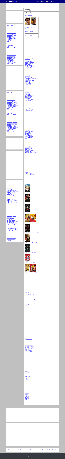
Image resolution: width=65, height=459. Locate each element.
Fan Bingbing (27, 396)
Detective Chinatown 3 (10, 190)
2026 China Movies (10, 40)
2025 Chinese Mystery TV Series (12, 123)
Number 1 (26, 64)
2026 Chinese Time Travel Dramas (12, 109)
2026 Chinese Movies (10, 25)
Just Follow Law (27, 97)
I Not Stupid (26, 102)
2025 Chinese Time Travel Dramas (12, 132)
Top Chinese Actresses (28, 339)
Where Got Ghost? (28, 93)
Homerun (26, 101)
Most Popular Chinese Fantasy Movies (13, 204)
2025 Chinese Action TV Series (11, 114)
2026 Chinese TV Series (10, 92)
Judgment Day (27, 81)
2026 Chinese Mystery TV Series (12, 102)
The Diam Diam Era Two (29, 62)
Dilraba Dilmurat (27, 392)
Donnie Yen (26, 379)
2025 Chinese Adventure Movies (12, 47)
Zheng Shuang (27, 400)
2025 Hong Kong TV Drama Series (12, 127)
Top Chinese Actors (28, 338)
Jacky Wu (26, 377)
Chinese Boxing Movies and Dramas (12, 229)
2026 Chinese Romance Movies (11, 36)
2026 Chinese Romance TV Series (12, 103)
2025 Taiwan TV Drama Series (11, 128)
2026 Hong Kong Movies (10, 41)
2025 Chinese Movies (10, 45)
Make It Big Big (27, 65)
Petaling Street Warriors (28, 85)
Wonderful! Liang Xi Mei (28, 69)
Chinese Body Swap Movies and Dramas (13, 228)
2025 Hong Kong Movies (10, 60)
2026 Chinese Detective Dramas (12, 108)
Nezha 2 (8, 182)
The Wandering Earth (10, 188)
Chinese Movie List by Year (29, 344)
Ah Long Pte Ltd (27, 96)
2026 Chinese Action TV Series (11, 93)
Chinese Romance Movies (28, 350)
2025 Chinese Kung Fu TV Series (12, 122)
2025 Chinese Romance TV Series (12, 124)
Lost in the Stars (9, 195)
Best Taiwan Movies (10, 219)
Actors (25, 10)
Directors (24, 449)
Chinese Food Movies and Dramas (12, 232)
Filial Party (26, 79)
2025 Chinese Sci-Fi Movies (11, 56)
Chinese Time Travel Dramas (11, 238)
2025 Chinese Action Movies (11, 46)
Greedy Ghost (27, 84)
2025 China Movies (10, 59)
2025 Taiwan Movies (10, 61)
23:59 (25, 86)
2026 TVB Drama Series (10, 107)
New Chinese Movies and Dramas (12, 449)
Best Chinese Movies (28, 305)
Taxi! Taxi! (26, 82)
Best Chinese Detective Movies (11, 222)
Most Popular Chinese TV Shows (12, 200)
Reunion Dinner (27, 61)
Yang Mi (26, 395)
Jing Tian (26, 394)
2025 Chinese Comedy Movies (11, 48)
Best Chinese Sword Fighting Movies (12, 221)
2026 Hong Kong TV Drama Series (12, 105)
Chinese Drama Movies (28, 348)
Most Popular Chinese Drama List (12, 199)
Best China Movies (27, 306)
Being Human (27, 92)
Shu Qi (26, 399)
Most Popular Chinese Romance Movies (31, 318)
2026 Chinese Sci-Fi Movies (11, 37)
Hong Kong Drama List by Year (29, 347)
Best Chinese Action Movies (11, 210)
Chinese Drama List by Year (29, 345)
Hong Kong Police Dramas (11, 239)
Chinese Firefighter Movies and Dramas (13, 231)
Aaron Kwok (27, 381)
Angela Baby (27, 397)
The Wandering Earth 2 (10, 192)
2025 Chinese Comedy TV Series (12, 116)
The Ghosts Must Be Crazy (32, 232)
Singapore (31, 28)
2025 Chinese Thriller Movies (11, 57)
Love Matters (27, 94)
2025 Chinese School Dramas (11, 131)
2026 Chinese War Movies (11, 39)
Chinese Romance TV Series (29, 351)
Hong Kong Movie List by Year (29, 346)
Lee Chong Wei (27, 67)
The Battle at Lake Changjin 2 (11, 191)
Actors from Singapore (28, 372)
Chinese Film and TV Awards (51, 449)
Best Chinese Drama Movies (29, 307)
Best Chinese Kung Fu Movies (11, 216)
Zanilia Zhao (27, 393)
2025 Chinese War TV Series (11, 126)
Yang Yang (26, 378)
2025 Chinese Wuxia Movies (11, 63)
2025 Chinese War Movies (11, 58)
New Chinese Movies (17, 450)
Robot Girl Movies (9, 240)
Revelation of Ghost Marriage (29, 78)
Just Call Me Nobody (32, 242)
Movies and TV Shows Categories (32, 449)
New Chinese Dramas (24, 450)
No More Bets (9, 193)
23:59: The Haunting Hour (29, 66)
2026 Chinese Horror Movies (11, 33)
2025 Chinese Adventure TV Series (12, 115)
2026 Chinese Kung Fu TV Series (12, 101)
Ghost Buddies (27, 83)
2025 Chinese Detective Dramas (12, 130)
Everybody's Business (28, 80)
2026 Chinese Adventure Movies (12, 27)
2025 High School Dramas (11, 133)
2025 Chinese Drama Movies (11, 49)
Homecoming (31, 222)
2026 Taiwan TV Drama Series (11, 106)
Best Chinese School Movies (11, 220)
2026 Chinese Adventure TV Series (12, 94)
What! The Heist (27, 59)
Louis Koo (26, 386)
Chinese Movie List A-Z (31, 450)
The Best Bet (27, 100)
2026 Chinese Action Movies (11, 26)
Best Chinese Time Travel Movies (12, 224)
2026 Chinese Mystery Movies (11, 35)
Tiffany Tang (27, 398)
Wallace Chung (27, 380)
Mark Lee (26, 299)
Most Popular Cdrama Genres (11, 201)
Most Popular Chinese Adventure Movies (13, 203)
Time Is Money (27, 77)
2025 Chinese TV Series (10, 113)
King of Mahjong (27, 76)
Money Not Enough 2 (28, 95)
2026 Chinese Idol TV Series (11, 100)
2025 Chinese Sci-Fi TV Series (11, 125)
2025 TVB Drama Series (10, 129)
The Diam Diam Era (28, 63)
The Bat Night (27, 75)
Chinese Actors (20, 449)
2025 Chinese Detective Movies (11, 62)
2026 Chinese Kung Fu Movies (11, 34)
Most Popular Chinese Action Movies (12, 202)
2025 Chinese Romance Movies (11, 55)
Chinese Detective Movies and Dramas (13, 230)
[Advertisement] (29, 5)
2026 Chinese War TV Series (11, 104)
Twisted (30, 212)
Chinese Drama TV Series (28, 349)
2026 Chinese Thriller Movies (11, 38)
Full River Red (9, 189)
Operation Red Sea (10, 194)
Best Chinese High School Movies (12, 223)
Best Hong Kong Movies (10, 218)
